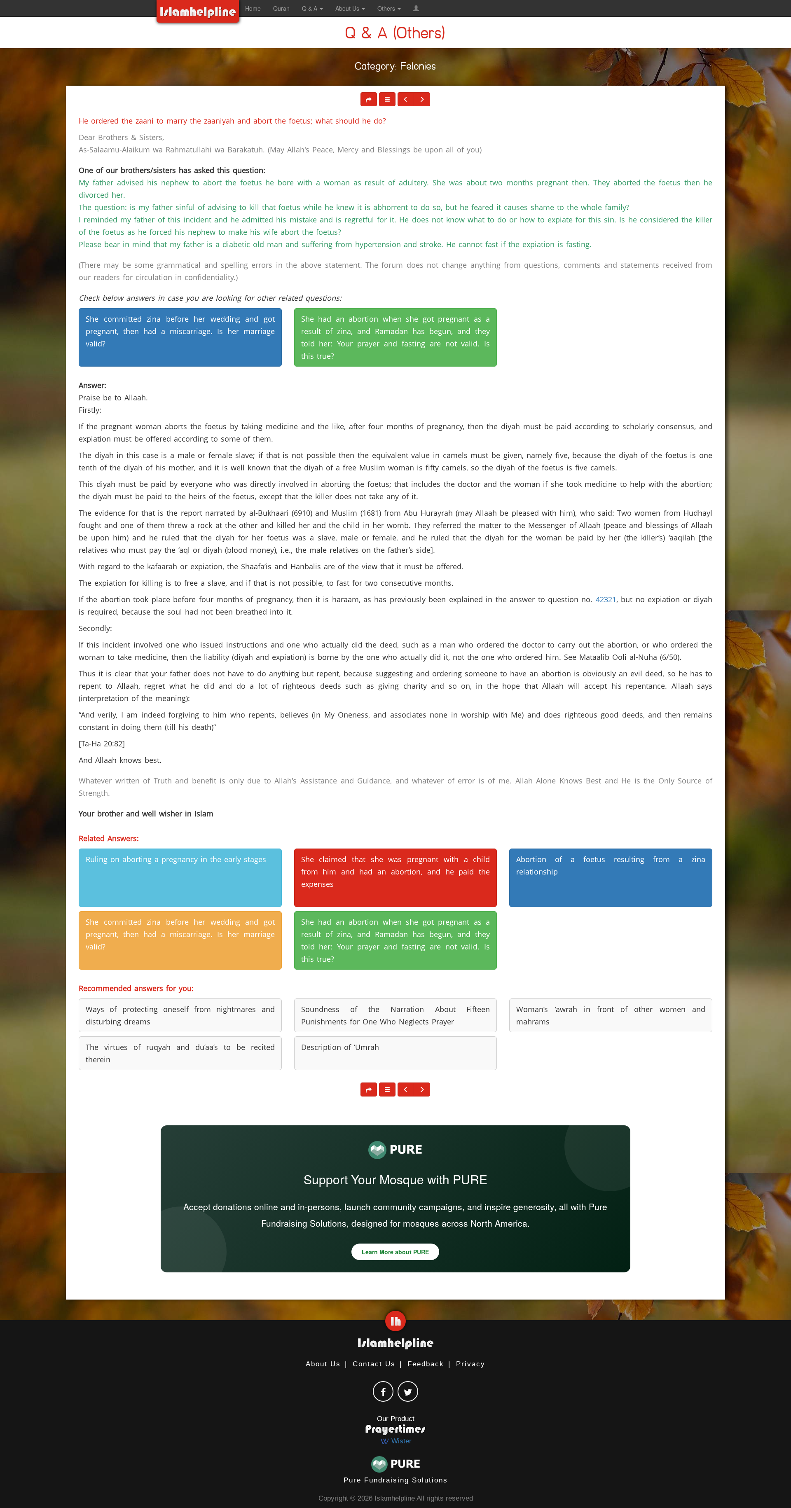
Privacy (470, 1364)
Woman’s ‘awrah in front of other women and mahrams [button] (610, 1015)
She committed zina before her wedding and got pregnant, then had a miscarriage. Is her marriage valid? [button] (180, 331)
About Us (323, 1364)
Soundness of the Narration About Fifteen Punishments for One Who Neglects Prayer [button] (395, 1015)
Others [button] (387, 8)
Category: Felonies (395, 68)
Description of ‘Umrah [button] (340, 1047)
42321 (606, 599)
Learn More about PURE (395, 1252)
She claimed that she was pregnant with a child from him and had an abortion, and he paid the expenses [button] (395, 871)
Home (253, 8)
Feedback (425, 1364)
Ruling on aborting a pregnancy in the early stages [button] (176, 859)
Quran (281, 8)
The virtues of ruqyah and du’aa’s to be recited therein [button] (180, 1053)
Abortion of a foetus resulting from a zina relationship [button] (610, 865)
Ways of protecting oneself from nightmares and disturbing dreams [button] (180, 1015)
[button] (416, 8)
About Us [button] (348, 8)
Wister (400, 1441)
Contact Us (374, 1364)
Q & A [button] (310, 8)
